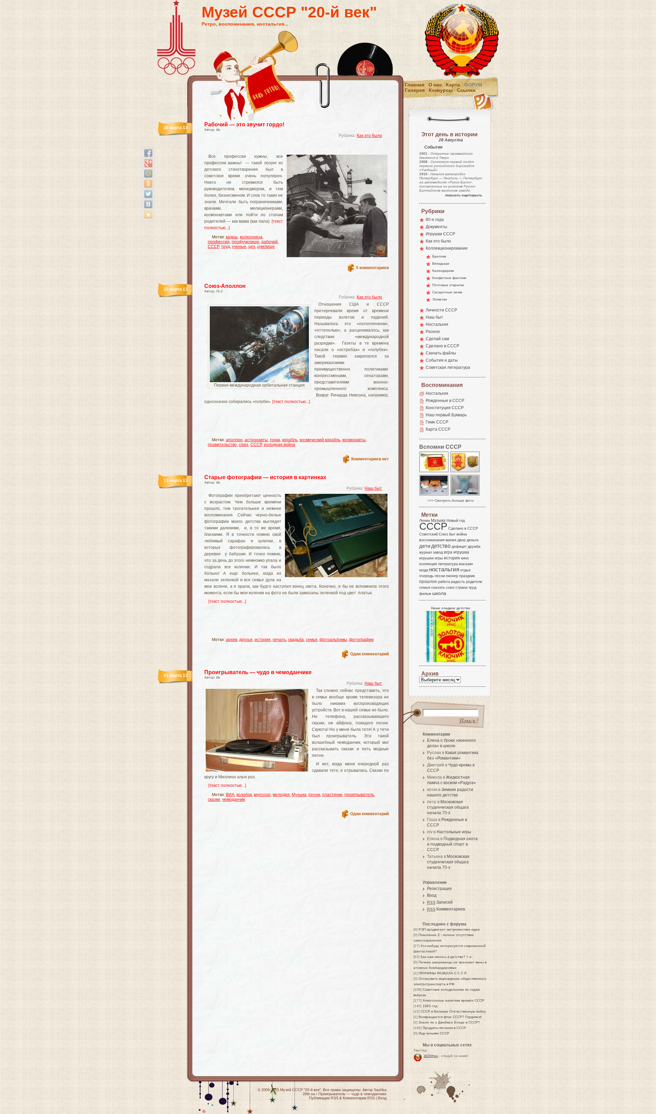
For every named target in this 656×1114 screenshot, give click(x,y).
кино (465, 558)
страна (461, 587)
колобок (244, 794)
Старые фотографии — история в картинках (265, 477)
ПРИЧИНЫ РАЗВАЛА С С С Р (443, 973)
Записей (440, 902)
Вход (432, 895)
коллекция (428, 564)
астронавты (256, 439)
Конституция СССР (445, 407)
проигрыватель (359, 794)
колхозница (251, 237)
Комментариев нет (370, 459)
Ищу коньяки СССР (434, 1033)
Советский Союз (433, 534)
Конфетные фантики (449, 278)
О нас (435, 84)
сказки (214, 799)
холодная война (279, 444)
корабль (290, 439)
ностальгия (444, 569)
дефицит (459, 546)
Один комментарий (369, 654)
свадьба (296, 639)
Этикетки (439, 299)
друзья (245, 639)
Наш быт (373, 488)
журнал (425, 552)
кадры (232, 237)
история (263, 639)
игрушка (461, 552)
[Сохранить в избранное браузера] (148, 214)
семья (311, 639)
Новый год (456, 520)
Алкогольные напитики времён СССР (453, 1000)
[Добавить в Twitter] (148, 194)
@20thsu (431, 1056)
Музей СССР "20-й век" (289, 12)
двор (461, 540)
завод (438, 552)
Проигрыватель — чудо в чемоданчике (258, 672)
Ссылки (466, 90)
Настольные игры (454, 832)
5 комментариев (372, 267)
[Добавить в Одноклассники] (148, 184)
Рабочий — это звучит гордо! (244, 124)
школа (439, 593)
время (451, 540)
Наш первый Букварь (446, 415)
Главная (414, 84)
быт (452, 534)
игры (439, 558)
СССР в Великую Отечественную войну (453, 1011)
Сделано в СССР (442, 346)
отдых (465, 570)
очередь (426, 576)
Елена (433, 740)
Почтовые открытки (448, 285)
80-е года (435, 219)
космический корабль (320, 439)
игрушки (426, 558)
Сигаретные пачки (447, 292)
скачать (438, 587)
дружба (474, 546)
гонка (275, 439)
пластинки (332, 794)
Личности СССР (441, 310)
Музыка (299, 794)
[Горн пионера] (434, 472)
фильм (425, 593)
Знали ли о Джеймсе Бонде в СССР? (449, 1022)
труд (225, 246)
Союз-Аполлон (225, 286)
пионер (452, 576)
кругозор (262, 794)
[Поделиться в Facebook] (148, 153)
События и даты (442, 360)
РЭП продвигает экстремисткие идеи (449, 929)
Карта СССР (438, 429)
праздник (467, 576)
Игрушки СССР (440, 234)
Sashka (380, 1090)
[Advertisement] (288, 148)
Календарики (443, 271)
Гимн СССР (437, 422)
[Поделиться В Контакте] (148, 204)
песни (314, 794)
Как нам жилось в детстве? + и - (447, 957)
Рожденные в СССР (445, 400)
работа (444, 582)
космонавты (354, 439)
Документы (436, 226)
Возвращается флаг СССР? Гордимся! (450, 1017)
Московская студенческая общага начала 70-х (448, 807)
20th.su (309, 1094)
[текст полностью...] (291, 401)
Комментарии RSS (359, 1098)
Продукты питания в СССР (444, 1028)
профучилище (245, 241)
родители (474, 582)
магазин (466, 564)
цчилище (266, 246)
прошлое (428, 581)
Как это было (369, 135)
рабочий (269, 241)
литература (448, 564)
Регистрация (439, 888)
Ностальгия (437, 324)
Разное (433, 331)
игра (448, 552)
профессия (219, 241)
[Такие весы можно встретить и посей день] (465, 495)
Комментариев (446, 909)
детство (441, 546)
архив (231, 639)
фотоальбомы (333, 639)
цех (251, 246)
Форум (473, 84)
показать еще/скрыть (463, 195)
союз (243, 444)
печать (279, 639)
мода (423, 570)
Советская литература (448, 367)
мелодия (281, 794)
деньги (472, 540)
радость (458, 582)
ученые (239, 246)
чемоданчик (233, 799)
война (461, 534)
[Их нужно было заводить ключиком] (434, 495)
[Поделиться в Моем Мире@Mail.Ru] (148, 173)
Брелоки (439, 256)
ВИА (230, 794)
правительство (222, 444)
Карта (453, 84)
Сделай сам (437, 338)
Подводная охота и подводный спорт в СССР (452, 844)
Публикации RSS (323, 1098)
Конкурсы (441, 90)
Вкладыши (440, 263)
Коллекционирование (447, 248)
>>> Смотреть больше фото (450, 500)
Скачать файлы (441, 353)
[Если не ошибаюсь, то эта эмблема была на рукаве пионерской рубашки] (465, 472)
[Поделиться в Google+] (148, 163)
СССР (213, 246)
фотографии (361, 639)
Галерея (415, 90)
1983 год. (430, 1006)
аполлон (234, 439)
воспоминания (432, 540)
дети (424, 546)
